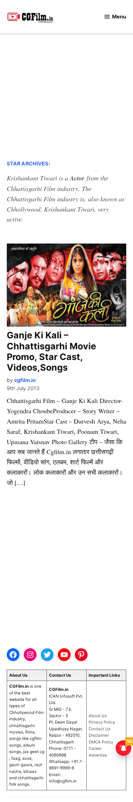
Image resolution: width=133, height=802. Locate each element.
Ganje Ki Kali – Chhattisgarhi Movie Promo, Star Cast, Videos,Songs (51, 351)
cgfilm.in (25, 380)
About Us (98, 715)
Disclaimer (99, 735)
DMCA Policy (101, 742)
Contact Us (99, 728)
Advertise (98, 755)
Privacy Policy (102, 722)
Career (95, 748)
